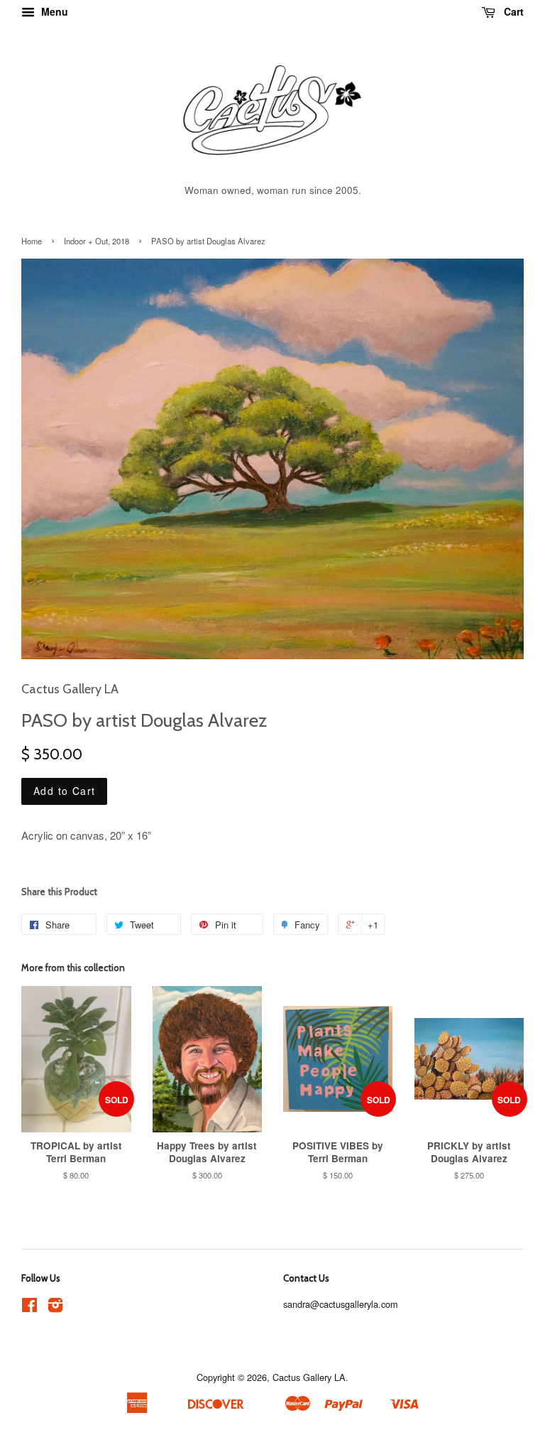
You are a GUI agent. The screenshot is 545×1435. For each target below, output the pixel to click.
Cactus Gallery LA (309, 1377)
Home (31, 241)
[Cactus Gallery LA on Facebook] (29, 1307)
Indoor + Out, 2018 (96, 241)
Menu (53, 11)
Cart (512, 11)
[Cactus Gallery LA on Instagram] (55, 1307)
